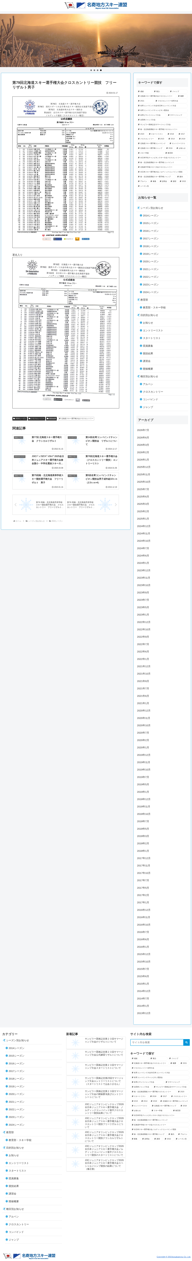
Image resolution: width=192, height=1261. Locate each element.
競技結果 (52, 419)
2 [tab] (94, 70)
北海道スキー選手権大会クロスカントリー (77, 419)
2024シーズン (21, 419)
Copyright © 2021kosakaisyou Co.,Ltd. (174, 1257)
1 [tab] (91, 70)
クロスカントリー (37, 419)
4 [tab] (101, 70)
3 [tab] (97, 70)
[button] (186, 1042)
